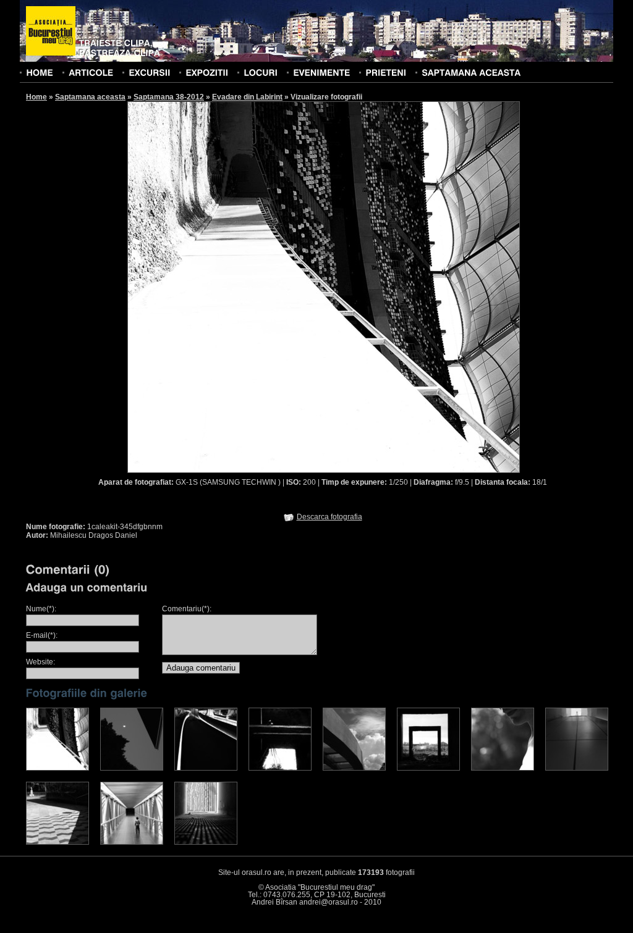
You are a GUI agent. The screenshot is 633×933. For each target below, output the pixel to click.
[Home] (39, 72)
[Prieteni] (385, 72)
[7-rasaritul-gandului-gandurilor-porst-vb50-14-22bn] (502, 768)
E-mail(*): (41, 635)
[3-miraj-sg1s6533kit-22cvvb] (205, 768)
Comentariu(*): (186, 609)
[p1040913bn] (131, 842)
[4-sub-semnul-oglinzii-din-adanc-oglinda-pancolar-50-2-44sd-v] (280, 768)
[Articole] (91, 72)
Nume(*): (41, 609)
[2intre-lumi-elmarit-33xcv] (131, 768)
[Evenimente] (321, 72)
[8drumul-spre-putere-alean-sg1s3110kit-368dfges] (576, 768)
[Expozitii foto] (206, 72)
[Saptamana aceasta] (471, 72)
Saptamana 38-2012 (169, 97)
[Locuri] (261, 72)
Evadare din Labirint (247, 97)
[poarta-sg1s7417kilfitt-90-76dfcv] (205, 842)
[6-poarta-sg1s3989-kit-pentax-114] (428, 768)
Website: (40, 662)
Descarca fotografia (329, 517)
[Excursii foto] (149, 72)
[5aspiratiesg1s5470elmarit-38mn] (354, 768)
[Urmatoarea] (422, 286)
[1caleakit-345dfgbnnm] (57, 768)
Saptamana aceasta (90, 97)
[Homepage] (50, 31)
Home (36, 97)
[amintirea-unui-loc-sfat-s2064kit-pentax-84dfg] (57, 842)
